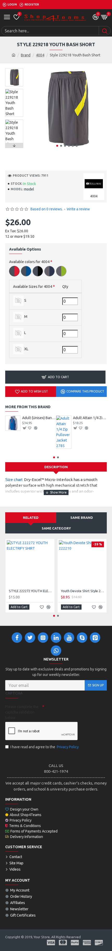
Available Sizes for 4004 (32, 286)
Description (56, 467)
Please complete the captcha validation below (22, 712)
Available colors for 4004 (29, 262)
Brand (25, 55)
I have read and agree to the (44, 747)
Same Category (56, 528)
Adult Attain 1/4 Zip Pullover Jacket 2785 (90, 418)
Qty (65, 286)
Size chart (13, 479)
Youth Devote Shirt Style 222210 (83, 591)
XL (25, 349)
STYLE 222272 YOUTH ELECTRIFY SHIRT (31, 591)
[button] (57, 146)
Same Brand (81, 517)
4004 (40, 55)
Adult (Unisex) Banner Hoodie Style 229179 (39, 418)
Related (31, 517)
